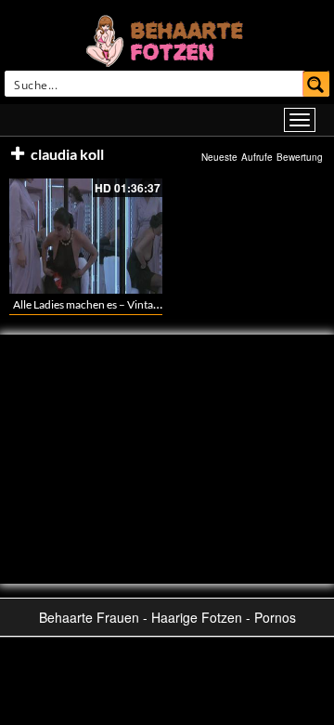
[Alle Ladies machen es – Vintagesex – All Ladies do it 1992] (85, 236)
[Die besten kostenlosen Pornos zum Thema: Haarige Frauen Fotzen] (167, 39)
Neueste (219, 157)
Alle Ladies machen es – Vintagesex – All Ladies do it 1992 (150, 304)
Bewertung (299, 157)
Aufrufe (257, 157)
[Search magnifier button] (316, 84)
